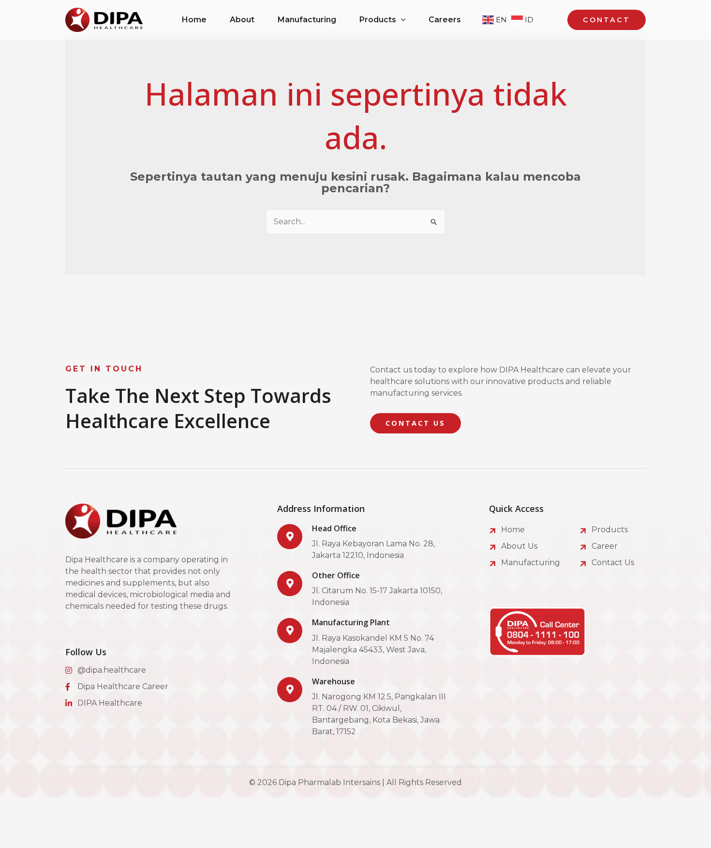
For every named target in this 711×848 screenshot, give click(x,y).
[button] (401, 20)
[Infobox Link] (364, 542)
